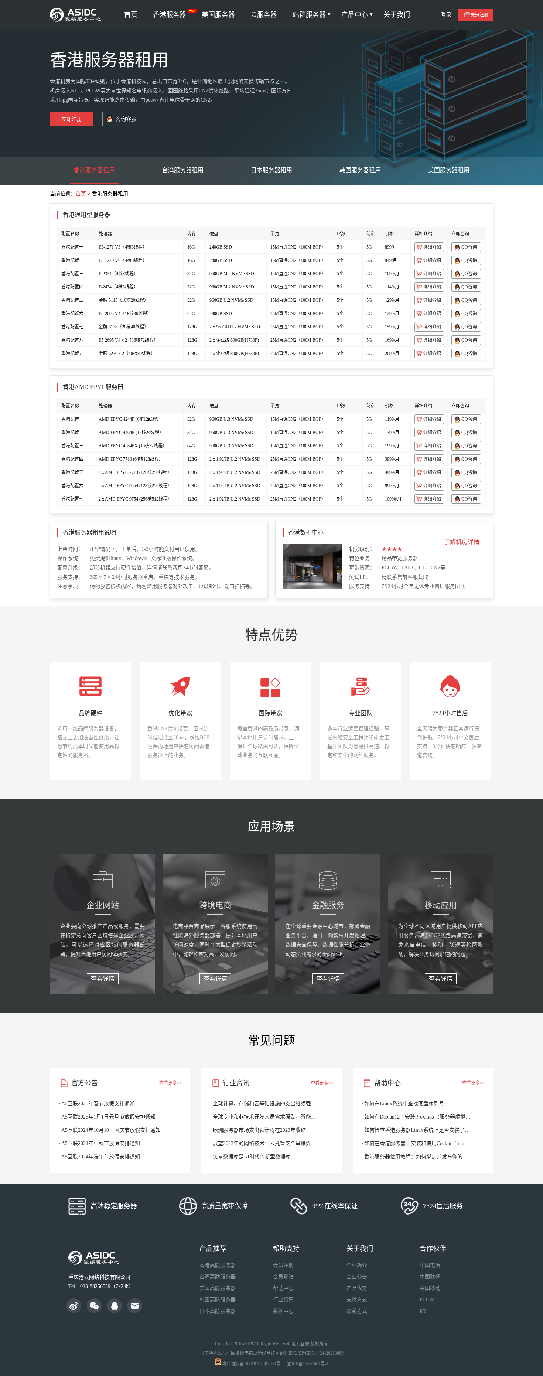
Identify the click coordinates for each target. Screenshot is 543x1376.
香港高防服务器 (217, 1265)
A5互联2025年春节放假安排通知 (98, 1103)
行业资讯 (283, 1299)
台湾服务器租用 (183, 170)
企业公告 (356, 1277)
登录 (446, 14)
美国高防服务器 (217, 1288)
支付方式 (356, 1299)
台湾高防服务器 (217, 1277)
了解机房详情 (461, 542)
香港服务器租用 (94, 170)
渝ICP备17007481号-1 (308, 1363)
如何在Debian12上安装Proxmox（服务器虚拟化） (417, 1117)
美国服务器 (218, 14)
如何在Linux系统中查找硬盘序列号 (404, 1103)
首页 (130, 14)
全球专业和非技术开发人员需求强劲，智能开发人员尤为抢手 (266, 1117)
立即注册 (71, 119)
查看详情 (103, 979)
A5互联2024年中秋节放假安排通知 (100, 1143)
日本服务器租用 (271, 170)
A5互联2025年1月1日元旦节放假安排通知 (108, 1117)
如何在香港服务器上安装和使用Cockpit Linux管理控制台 (417, 1143)
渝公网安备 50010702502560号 (251, 1363)
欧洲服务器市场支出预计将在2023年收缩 (259, 1130)
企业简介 (356, 1265)
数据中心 (283, 1311)
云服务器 (263, 14)
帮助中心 (283, 1288)
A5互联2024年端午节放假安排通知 (100, 1157)
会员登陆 (283, 1277)
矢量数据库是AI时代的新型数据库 (252, 1157)
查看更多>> (170, 1083)
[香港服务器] (76, 15)
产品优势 (356, 1288)
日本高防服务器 (217, 1311)
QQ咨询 (469, 247)
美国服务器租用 (448, 170)
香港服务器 (169, 14)
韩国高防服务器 (217, 1299)
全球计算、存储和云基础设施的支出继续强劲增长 (266, 1103)
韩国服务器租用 (360, 170)
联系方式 (356, 1311)
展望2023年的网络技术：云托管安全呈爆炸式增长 (266, 1143)
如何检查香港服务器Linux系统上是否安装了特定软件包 (417, 1130)
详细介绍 (432, 247)
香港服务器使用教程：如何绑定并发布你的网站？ (417, 1157)
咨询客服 (126, 119)
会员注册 (283, 1265)
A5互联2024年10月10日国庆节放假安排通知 (111, 1130)
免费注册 (479, 14)
